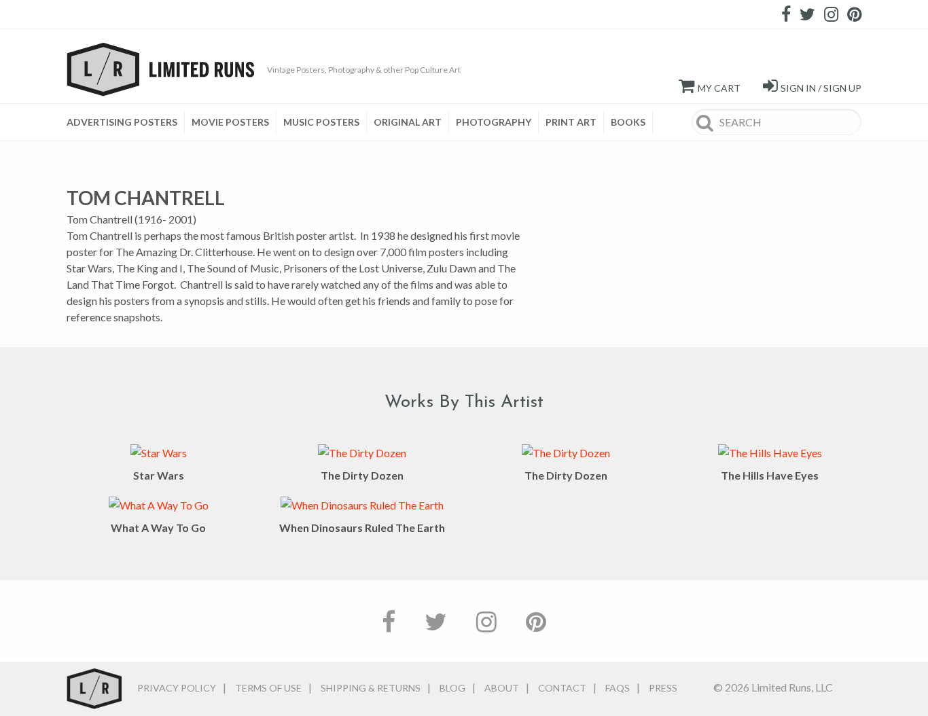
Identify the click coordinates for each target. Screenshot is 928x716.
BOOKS (628, 122)
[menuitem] (126, 122)
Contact (562, 688)
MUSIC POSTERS (321, 122)
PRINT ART (571, 122)
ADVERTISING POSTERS (122, 122)
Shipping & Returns (371, 688)
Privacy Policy (176, 688)
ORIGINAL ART (408, 122)
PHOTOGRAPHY (493, 122)
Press (663, 688)
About (501, 688)
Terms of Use (268, 688)
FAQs (617, 688)
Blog (452, 688)
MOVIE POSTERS (230, 122)
